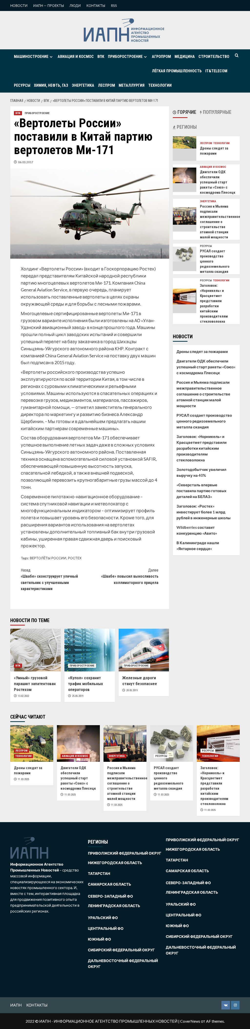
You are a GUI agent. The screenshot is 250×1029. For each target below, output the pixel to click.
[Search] (237, 55)
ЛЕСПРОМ (106, 85)
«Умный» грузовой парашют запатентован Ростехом (35, 683)
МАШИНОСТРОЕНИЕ (31, 56)
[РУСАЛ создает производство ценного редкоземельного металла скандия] (184, 253)
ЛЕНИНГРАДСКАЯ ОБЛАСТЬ (114, 905)
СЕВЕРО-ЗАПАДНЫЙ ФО (110, 896)
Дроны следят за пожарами (202, 351)
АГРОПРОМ (161, 56)
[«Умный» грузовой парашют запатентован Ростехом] (35, 650)
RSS (114, 5)
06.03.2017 (25, 162)
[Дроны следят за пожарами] (184, 141)
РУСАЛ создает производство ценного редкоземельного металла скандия (204, 421)
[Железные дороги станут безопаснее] (144, 650)
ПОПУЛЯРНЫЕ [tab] (216, 112)
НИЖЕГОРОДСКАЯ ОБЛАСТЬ (115, 862)
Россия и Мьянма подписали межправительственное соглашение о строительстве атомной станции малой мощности (220, 221)
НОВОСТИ (19, 5)
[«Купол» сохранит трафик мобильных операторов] (89, 650)
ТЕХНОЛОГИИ (160, 85)
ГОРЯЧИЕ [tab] (186, 112)
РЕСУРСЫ (22, 85)
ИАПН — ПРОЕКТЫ (48, 5)
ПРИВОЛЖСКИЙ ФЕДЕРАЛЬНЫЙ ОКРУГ (124, 853)
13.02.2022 (23, 696)
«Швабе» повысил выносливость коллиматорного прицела (129, 576)
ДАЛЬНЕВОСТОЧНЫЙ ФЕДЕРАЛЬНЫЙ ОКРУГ (123, 963)
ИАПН (16, 1005)
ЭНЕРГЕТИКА (83, 85)
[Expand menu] (51, 57)
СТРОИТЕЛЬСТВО (213, 56)
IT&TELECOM (216, 71)
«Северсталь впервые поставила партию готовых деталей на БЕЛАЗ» (202, 491)
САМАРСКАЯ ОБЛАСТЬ (109, 884)
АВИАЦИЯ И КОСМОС (76, 56)
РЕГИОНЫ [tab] (186, 127)
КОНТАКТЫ (95, 5)
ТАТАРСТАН (99, 873)
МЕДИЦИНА (185, 56)
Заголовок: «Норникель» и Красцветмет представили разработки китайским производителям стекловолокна (202, 448)
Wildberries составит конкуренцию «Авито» (197, 530)
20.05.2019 (131, 690)
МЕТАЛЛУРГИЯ (132, 85)
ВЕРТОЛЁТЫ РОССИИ (48, 558)
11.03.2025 (23, 779)
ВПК (100, 56)
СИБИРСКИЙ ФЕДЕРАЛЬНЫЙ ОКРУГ (121, 950)
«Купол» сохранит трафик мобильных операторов (85, 683)
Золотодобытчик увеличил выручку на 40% (201, 472)
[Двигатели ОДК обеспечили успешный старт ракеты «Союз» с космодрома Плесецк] (184, 174)
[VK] (225, 1005)
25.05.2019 (77, 696)
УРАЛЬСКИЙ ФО (103, 917)
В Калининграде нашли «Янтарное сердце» (198, 546)
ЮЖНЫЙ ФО (99, 939)
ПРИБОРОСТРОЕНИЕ (125, 56)
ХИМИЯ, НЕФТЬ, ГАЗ (51, 85)
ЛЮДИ (75, 5)
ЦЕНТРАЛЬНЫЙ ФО (106, 928)
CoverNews (190, 1021)
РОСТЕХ (75, 558)
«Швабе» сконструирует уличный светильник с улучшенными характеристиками (49, 579)
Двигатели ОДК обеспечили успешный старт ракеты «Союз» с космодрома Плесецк (217, 182)
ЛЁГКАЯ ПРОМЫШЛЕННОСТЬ (177, 71)
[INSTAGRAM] (235, 1005)
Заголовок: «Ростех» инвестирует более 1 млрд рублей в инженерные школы (203, 512)
